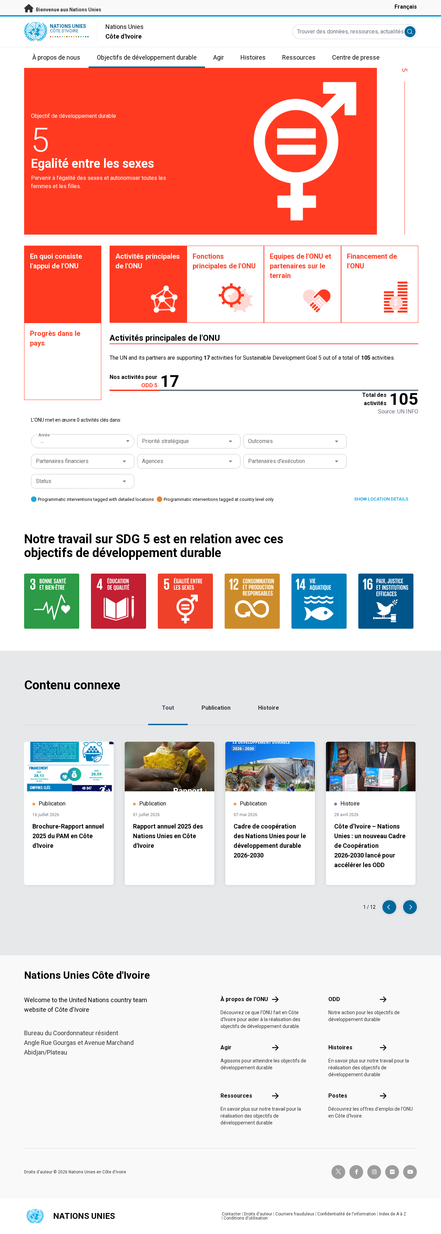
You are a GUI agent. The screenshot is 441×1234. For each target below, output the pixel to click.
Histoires (340, 1047)
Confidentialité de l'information (346, 1214)
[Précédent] (389, 907)
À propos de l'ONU (244, 999)
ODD (334, 999)
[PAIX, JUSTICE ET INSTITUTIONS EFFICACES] (387, 601)
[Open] (230, 441)
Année (44, 435)
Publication (216, 708)
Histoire (268, 708)
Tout (168, 708)
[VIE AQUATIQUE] (320, 601)
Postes (337, 1095)
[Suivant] (410, 907)
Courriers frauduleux (294, 1214)
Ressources (236, 1095)
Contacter (231, 1214)
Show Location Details (381, 499)
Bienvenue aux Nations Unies (68, 9)
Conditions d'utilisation (246, 1218)
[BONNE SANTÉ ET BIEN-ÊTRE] (53, 601)
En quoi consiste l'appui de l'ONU (56, 261)
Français (405, 6)
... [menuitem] (42, 441)
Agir (226, 1047)
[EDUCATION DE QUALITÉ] (120, 601)
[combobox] (83, 441)
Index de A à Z (392, 1214)
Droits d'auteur (258, 1214)
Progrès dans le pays (55, 338)
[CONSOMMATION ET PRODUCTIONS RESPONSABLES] (254, 601)
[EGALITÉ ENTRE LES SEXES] (187, 601)
